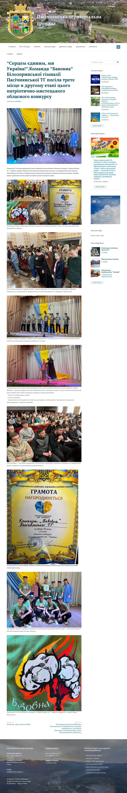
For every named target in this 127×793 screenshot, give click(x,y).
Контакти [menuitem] (93, 47)
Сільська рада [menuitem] (49, 47)
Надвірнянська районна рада (96, 772)
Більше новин (97, 125)
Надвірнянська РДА (93, 770)
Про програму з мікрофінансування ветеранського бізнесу (109, 88)
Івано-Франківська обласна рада (97, 767)
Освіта (105, 252)
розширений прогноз (105, 220)
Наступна (78, 722)
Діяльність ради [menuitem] (65, 47)
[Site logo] (20, 38)
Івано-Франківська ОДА (94, 764)
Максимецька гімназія (110, 259)
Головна (10, 54)
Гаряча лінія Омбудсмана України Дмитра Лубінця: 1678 (109, 77)
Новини (19, 54)
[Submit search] (117, 62)
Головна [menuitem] (12, 47)
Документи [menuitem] (80, 47)
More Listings (97, 282)
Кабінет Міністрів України (95, 761)
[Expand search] (118, 47)
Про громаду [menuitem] (24, 47)
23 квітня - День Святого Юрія (18, 724)
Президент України (92, 758)
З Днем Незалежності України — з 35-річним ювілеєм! (110, 115)
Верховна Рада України (94, 755)
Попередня (10, 722)
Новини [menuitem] (37, 47)
